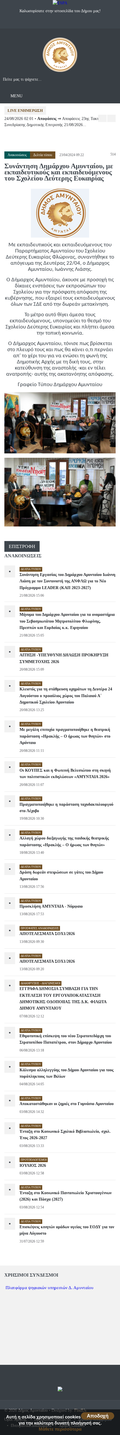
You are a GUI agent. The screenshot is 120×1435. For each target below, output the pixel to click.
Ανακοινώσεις (17, 155)
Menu (15, 96)
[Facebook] (54, 23)
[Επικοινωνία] (66, 23)
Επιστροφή (22, 546)
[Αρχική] (60, 57)
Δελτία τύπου (42, 155)
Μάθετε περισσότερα (60, 1429)
